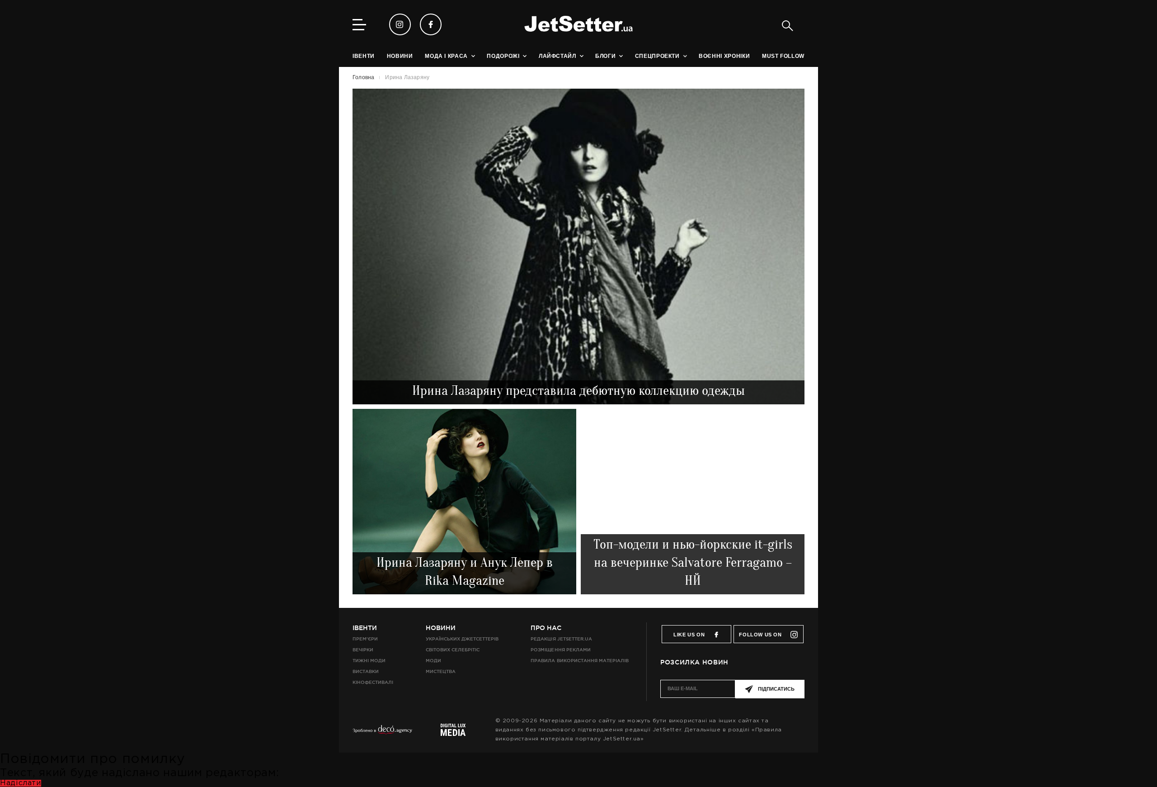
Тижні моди (369, 660)
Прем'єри (365, 638)
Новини (441, 627)
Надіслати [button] (20, 783)
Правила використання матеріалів (580, 660)
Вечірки (363, 649)
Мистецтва (441, 671)
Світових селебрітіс (453, 649)
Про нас (546, 627)
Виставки (366, 671)
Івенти (365, 627)
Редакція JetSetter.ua (561, 638)
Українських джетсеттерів (462, 638)
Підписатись (776, 689)
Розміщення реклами (560, 649)
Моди (433, 660)
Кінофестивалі (373, 682)
